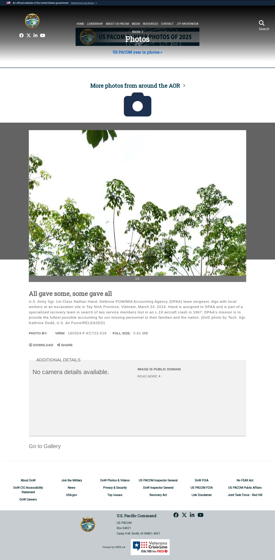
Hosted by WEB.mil (114, 547)
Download (42, 345)
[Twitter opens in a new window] (28, 35)
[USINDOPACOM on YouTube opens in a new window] (42, 35)
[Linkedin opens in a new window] (35, 35)
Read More (148, 376)
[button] (84, 3)
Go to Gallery (45, 446)
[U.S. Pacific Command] (32, 20)
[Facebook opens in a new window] (21, 35)
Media (136, 32)
